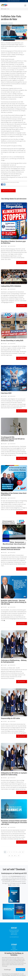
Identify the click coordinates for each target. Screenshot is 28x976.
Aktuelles (4, 8)
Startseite (14, 946)
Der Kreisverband (14, 949)
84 (12, 855)
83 (9, 855)
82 (22, 852)
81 (20, 852)
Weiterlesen (21, 262)
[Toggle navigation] (25, 5)
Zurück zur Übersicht (8, 190)
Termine (14, 951)
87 (18, 855)
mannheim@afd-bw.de (14, 936)
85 (14, 855)
